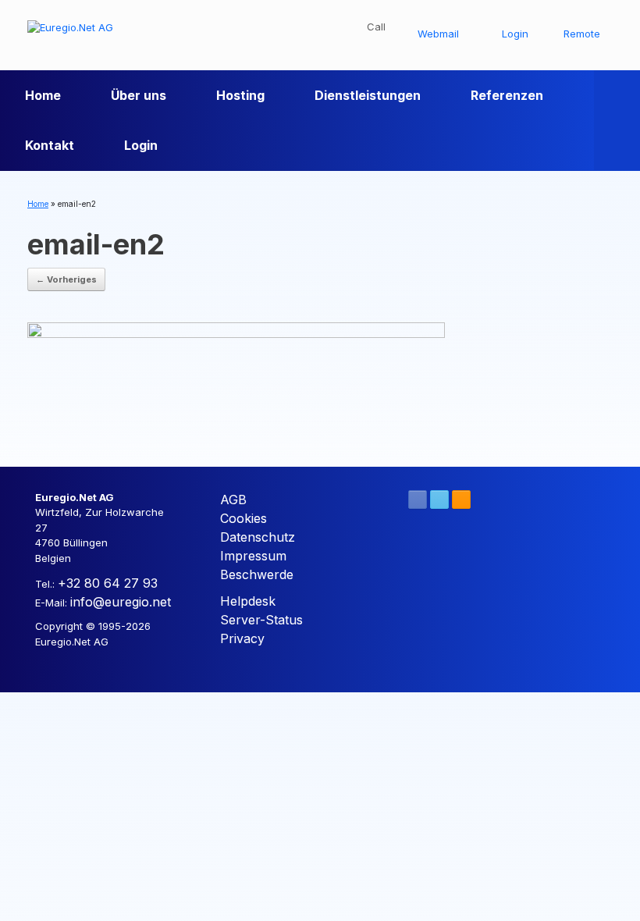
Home (43, 95)
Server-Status (261, 620)
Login (141, 145)
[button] (617, 120)
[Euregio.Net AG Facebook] (417, 499)
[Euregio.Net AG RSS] (461, 499)
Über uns (138, 95)
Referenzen (507, 95)
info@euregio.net (120, 602)
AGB (233, 499)
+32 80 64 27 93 (108, 583)
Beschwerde (256, 574)
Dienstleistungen (368, 95)
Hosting (240, 95)
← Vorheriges (66, 279)
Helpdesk (248, 601)
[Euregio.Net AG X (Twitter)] (439, 499)
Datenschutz (257, 537)
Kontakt (49, 145)
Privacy (242, 638)
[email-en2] (236, 379)
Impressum (253, 556)
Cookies (243, 518)
